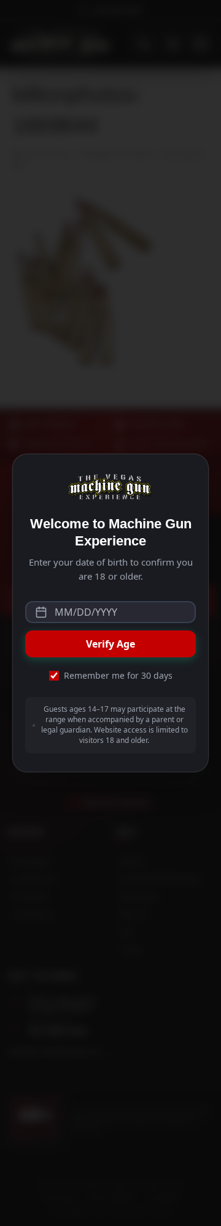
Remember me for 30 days (118, 675)
